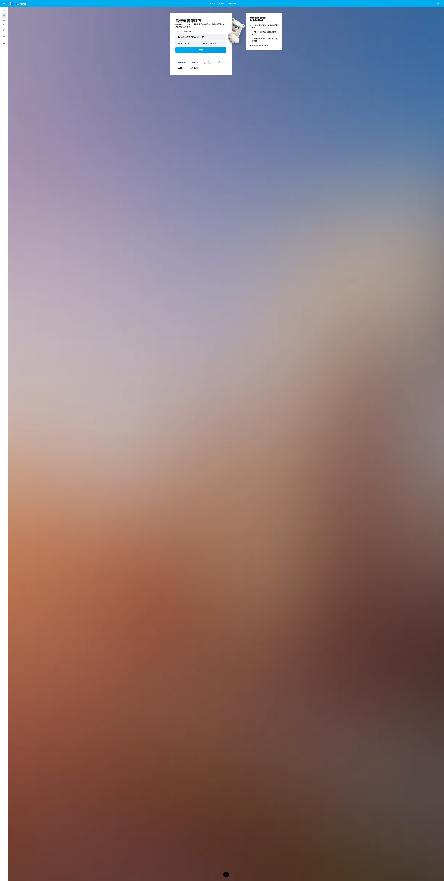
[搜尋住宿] (4, 15)
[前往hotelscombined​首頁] (17, 3)
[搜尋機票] (4, 10)
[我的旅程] (4, 36)
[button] (3, 3)
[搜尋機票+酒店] (4, 25)
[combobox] (184, 31)
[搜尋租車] (4, 20)
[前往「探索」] (4, 30)
